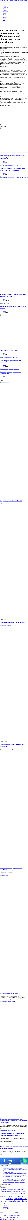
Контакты (5, 1207)
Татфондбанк (20, 1201)
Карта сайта (6, 1208)
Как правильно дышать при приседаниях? (14, 1179)
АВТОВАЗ (2, 1196)
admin (4, 161)
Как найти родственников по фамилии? (13, 1177)
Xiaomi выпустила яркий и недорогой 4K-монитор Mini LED (13, 295)
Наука (4, 10)
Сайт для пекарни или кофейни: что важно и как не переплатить (12, 169)
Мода (4, 14)
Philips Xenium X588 (17, 1191)
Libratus (3, 1191)
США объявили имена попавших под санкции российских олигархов (12, 1134)
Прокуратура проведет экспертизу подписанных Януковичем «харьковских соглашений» (14, 1120)
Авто (4, 6)
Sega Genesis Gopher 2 (8, 1193)
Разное (5, 21)
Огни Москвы (20, 1198)
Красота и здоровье (8, 15)
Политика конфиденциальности (11, 1215)
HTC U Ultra (18, 1189)
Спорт (4, 13)
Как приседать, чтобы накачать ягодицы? (14, 1180)
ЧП (4, 20)
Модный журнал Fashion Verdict (11, 501)
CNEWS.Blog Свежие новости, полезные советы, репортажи (13, 1218)
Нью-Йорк (9, 1199)
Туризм (5, 17)
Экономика (6, 8)
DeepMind (3, 1189)
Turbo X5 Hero (15, 1193)
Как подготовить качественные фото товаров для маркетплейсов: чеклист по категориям (15, 1174)
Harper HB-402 (10, 1189)
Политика (5, 7)
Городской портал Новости (9, 993)
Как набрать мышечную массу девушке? (13, 1182)
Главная (5, 1205)
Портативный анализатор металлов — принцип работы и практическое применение (13, 156)
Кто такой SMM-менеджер (9, 350)
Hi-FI (4, 18)
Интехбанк (18, 1196)
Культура (5, 11)
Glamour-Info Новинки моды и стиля (12, 622)
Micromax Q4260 (9, 1191)
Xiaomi (21, 1193)
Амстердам (8, 1196)
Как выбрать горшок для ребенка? (12, 1176)
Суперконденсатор (7, 1201)
